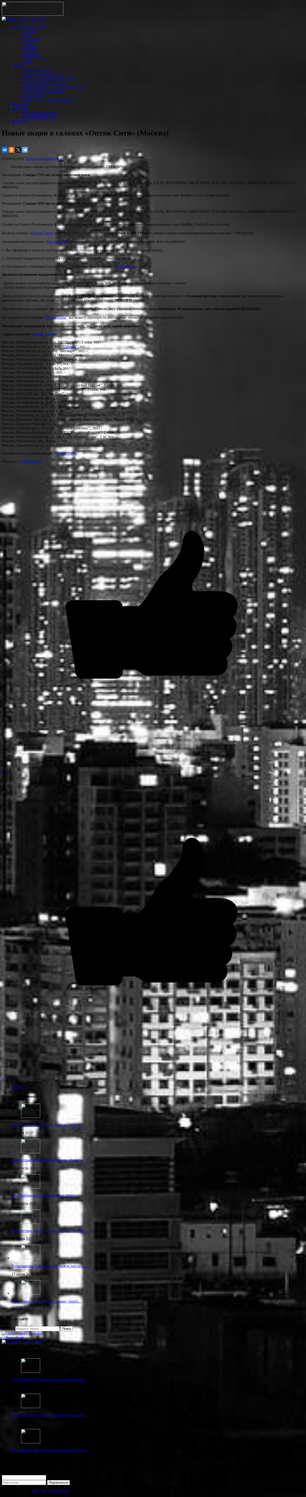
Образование (31, 57)
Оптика (69, 346)
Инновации (30, 40)
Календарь (20, 108)
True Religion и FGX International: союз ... (44, 1195)
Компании (19, 104)
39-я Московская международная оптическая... (49, 1450)
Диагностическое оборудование (47, 100)
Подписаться (58, 1482)
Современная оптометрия (42, 91)
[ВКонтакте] (5, 150)
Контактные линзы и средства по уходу (53, 87)
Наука (26, 61)
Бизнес (26, 35)
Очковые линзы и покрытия (44, 83)
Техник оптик (32, 96)
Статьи (17, 65)
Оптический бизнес (37, 70)
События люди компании (41, 74)
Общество (29, 31)
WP (44, 1491)
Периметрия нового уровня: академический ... (49, 1231)
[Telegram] (25, 150)
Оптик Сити (41, 233)
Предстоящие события (39, 113)
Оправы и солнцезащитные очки (48, 78)
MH (35, 1491)
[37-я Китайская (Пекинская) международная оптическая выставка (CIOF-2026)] (30, 1371)
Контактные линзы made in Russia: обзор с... (47, 1160)
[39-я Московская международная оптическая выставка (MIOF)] (30, 1442)
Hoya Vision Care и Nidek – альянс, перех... (46, 1301)
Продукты (29, 48)
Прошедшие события (38, 117)
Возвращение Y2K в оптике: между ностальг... (49, 1266)
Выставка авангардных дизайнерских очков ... (49, 1415)
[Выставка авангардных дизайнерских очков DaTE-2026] (30, 1407)
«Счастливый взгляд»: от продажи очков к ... (48, 1125)
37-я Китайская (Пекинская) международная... (49, 1379)
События (28, 44)
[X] (18, 150)
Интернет (29, 53)
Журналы (19, 121)
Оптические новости (28, 27)
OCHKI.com (30, 461)
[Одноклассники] (11, 150)
